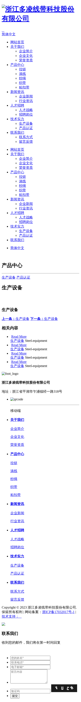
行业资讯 (26, 101)
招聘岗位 (26, 114)
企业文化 (26, 55)
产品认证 (26, 128)
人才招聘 (17, 105)
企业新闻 (26, 96)
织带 (22, 83)
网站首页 (17, 42)
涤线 (22, 74)
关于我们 (17, 46)
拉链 (22, 69)
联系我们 (17, 132)
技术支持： (12, 616)
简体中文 (9, 34)
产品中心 (17, 65)
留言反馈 (26, 141)
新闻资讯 (17, 92)
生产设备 (26, 123)
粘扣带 (24, 87)
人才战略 (26, 110)
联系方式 (26, 137)
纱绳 (22, 78)
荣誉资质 (26, 60)
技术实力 (17, 119)
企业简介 (26, 51)
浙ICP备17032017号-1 (58, 612)
